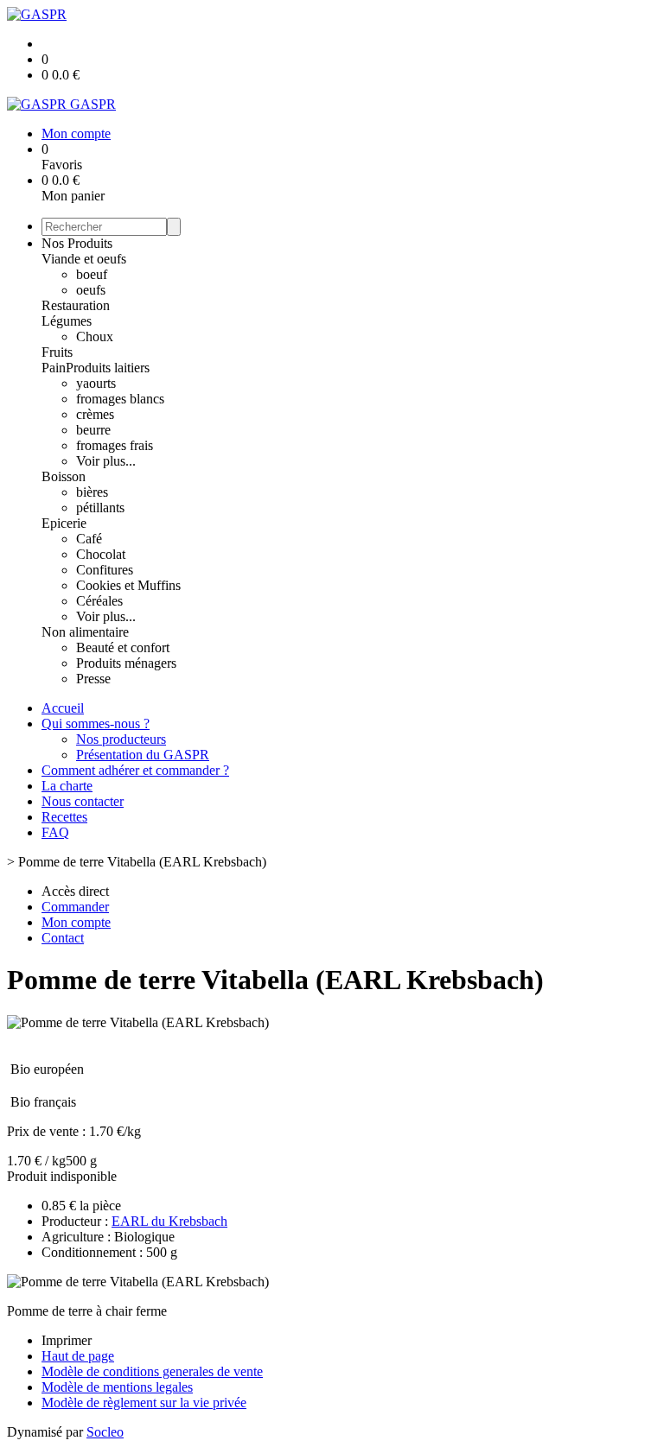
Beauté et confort (122, 647)
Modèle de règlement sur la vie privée (144, 1402)
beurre (93, 429)
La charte (67, 785)
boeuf (91, 274)
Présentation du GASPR (142, 754)
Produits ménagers (126, 663)
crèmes (95, 414)
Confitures (104, 569)
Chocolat (100, 554)
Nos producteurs (121, 739)
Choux (94, 336)
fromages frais (114, 445)
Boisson (64, 476)
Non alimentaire (85, 632)
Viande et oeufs (84, 258)
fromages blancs (120, 398)
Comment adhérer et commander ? (135, 770)
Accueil (63, 708)
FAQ (55, 832)
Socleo (105, 1432)
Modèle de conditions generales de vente (152, 1371)
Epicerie (64, 523)
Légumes (67, 321)
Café (89, 538)
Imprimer (67, 1340)
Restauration (76, 305)
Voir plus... (106, 461)
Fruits (57, 352)
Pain (54, 367)
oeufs (90, 289)
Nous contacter (83, 801)
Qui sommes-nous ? (96, 723)
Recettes (64, 816)
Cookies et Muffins (128, 585)
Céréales (99, 600)
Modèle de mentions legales (117, 1387)
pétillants (100, 507)
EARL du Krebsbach (169, 1221)
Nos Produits (77, 243)
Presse (93, 678)
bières (92, 492)
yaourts (96, 383)
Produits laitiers (108, 367)
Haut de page (78, 1356)
